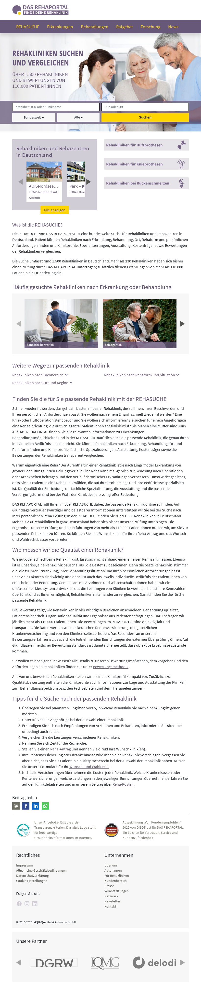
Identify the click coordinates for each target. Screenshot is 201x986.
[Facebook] (19, 904)
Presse (109, 886)
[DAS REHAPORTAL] (40, 9)
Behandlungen (94, 27)
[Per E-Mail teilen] (16, 806)
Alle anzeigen (54, 209)
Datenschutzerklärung (32, 875)
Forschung (150, 27)
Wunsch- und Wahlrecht (89, 766)
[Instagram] (27, 904)
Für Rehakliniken (116, 875)
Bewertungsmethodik (110, 666)
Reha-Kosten (123, 784)
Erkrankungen (60, 27)
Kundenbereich (115, 880)
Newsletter (112, 901)
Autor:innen (113, 870)
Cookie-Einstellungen (31, 880)
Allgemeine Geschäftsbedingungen (41, 870)
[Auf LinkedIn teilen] (35, 806)
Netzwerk (111, 896)
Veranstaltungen (116, 891)
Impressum (24, 865)
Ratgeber (124, 27)
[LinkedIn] (35, 904)
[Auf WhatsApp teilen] (45, 806)
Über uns (111, 865)
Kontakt (110, 906)
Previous (21, 182)
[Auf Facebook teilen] (25, 806)
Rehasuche (27, 27)
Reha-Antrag (60, 749)
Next (88, 182)
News (173, 27)
